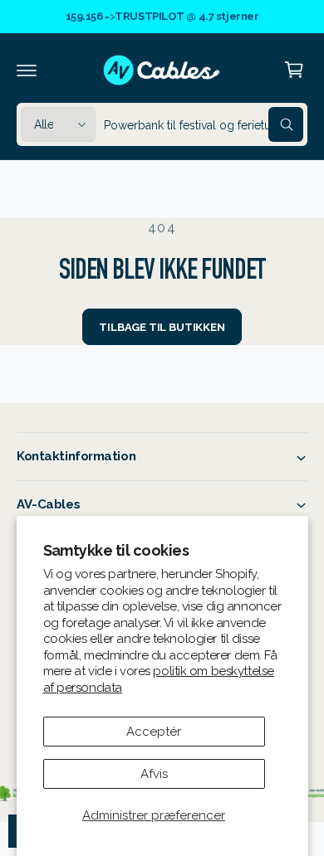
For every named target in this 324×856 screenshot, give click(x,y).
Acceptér (153, 731)
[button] (26, 69)
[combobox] (203, 124)
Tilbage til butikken (161, 327)
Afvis (154, 773)
